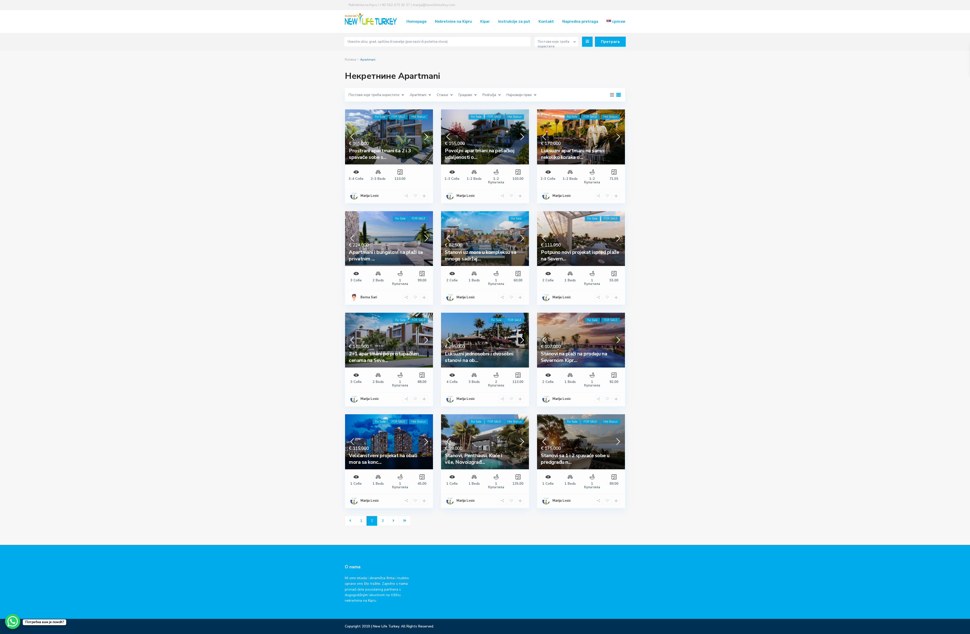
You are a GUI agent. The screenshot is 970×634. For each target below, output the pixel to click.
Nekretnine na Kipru (453, 21)
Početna (350, 60)
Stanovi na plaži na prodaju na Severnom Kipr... (574, 357)
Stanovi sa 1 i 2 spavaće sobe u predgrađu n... (575, 459)
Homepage (416, 21)
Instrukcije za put (514, 21)
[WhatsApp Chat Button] (12, 621)
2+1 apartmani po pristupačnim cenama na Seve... (384, 357)
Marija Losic (369, 195)
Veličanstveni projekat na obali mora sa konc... (383, 459)
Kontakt (546, 21)
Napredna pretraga (580, 21)
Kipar (485, 21)
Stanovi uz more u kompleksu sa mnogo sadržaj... (480, 255)
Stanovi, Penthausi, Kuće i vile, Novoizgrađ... (473, 459)
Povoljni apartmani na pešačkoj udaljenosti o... (479, 154)
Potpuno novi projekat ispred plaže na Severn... (580, 255)
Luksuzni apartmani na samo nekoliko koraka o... (572, 154)
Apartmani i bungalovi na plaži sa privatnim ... (386, 255)
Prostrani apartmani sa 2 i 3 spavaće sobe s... (380, 154)
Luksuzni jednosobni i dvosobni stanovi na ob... (479, 357)
